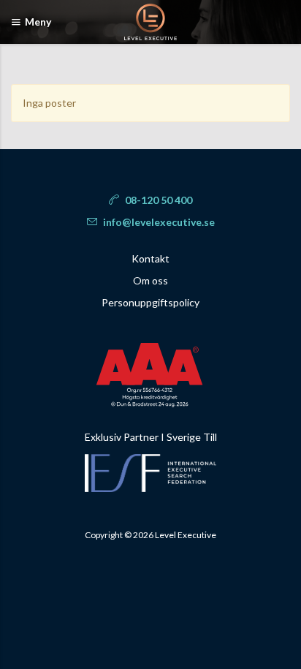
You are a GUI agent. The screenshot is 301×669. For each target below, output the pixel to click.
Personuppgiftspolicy (150, 302)
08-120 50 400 (157, 200)
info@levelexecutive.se (158, 222)
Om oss (150, 280)
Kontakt (150, 258)
